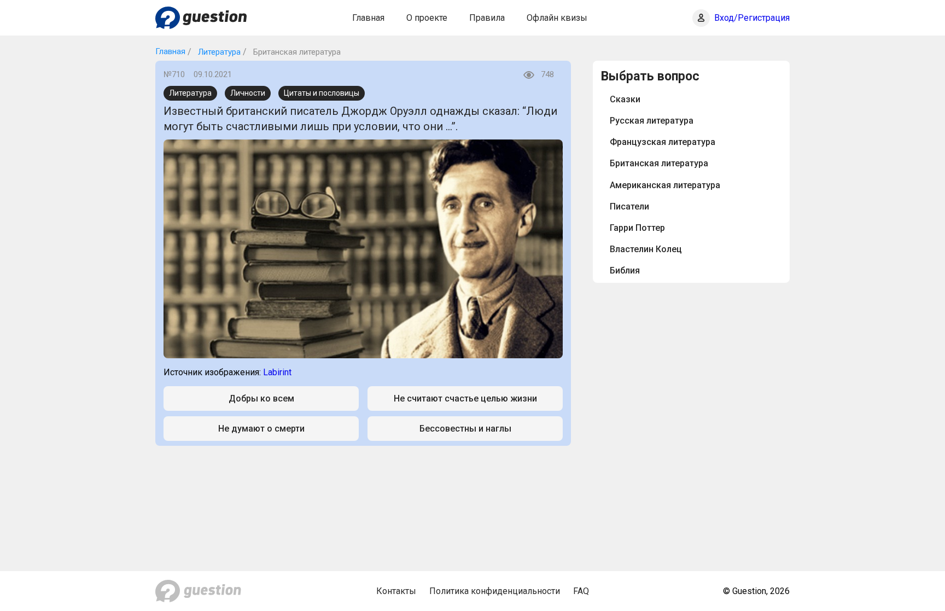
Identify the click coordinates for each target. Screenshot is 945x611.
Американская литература (665, 185)
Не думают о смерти (261, 428)
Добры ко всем (261, 398)
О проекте (426, 18)
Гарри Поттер (637, 228)
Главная (368, 18)
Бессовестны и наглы (465, 428)
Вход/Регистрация (752, 18)
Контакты (396, 591)
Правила (487, 18)
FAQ (581, 591)
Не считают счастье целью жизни (465, 398)
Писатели (629, 206)
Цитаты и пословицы (321, 93)
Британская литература (659, 163)
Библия (625, 270)
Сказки (625, 99)
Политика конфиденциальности (494, 591)
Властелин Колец (646, 249)
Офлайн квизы (557, 18)
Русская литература (651, 120)
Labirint (277, 372)
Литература (218, 52)
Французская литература (662, 142)
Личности (247, 93)
